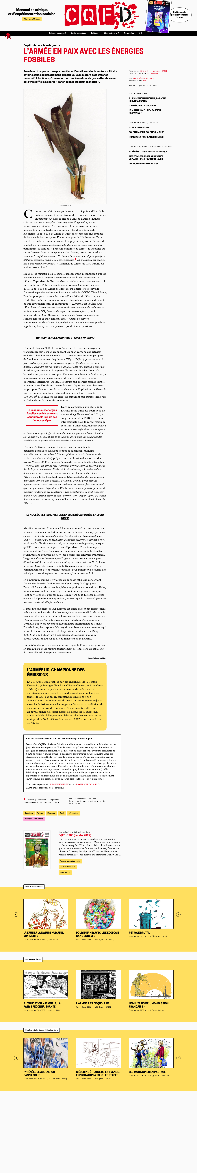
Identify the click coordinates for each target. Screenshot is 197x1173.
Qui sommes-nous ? (57, 33)
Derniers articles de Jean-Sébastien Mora (41, 1030)
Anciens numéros (78, 33)
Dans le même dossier (34, 887)
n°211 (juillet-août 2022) (50, 1079)
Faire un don (65, 872)
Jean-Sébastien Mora (143, 78)
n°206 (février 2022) (100, 1079)
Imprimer (75, 813)
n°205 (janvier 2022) (75, 835)
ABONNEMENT (59, 785)
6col (145, 81)
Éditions (94, 33)
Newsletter (129, 33)
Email (62, 813)
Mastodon (51, 813)
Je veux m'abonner (67, 867)
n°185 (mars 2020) (99, 1007)
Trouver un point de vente (70, 861)
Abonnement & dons (32, 19)
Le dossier (152, 73)
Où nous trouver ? (111, 33)
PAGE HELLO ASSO (87, 785)
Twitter (40, 813)
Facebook (29, 813)
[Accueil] (98, 15)
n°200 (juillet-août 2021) (156, 1076)
